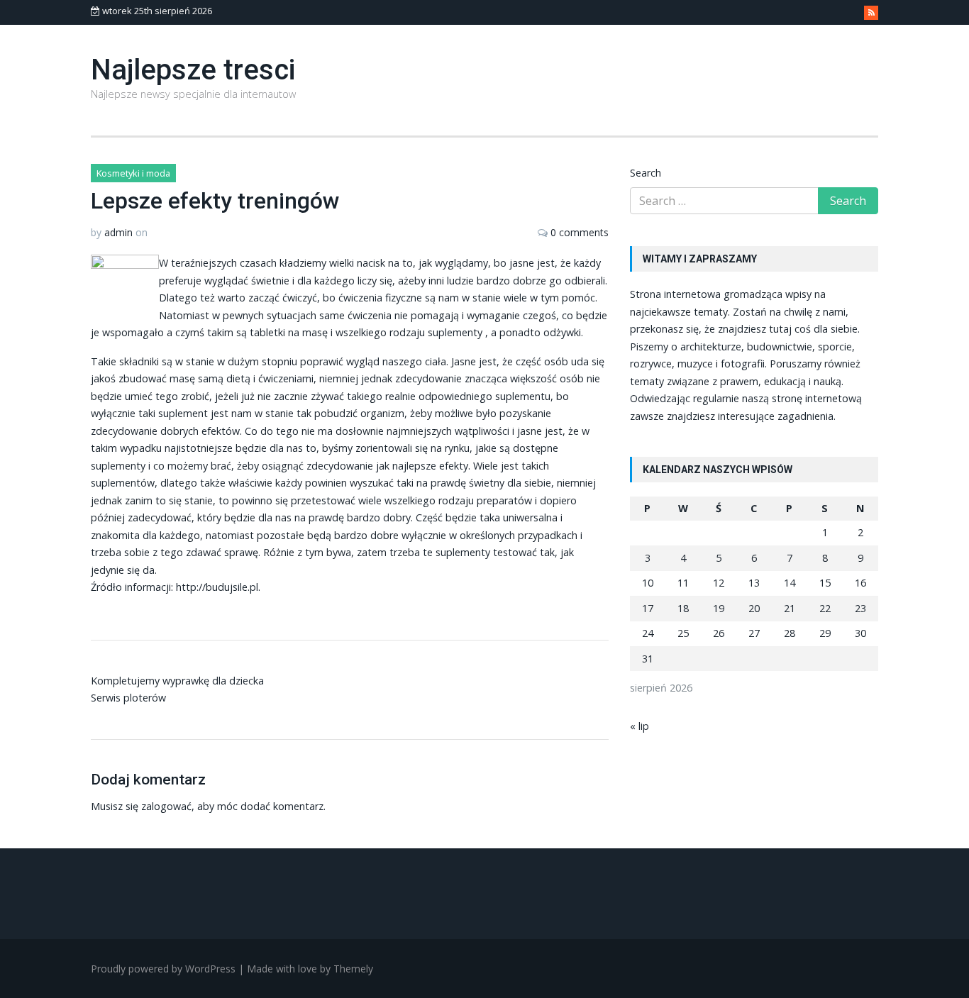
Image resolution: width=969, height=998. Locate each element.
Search (645, 172)
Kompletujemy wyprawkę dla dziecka (177, 680)
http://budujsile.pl (217, 587)
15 (825, 582)
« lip (639, 726)
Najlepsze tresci (193, 70)
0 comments (579, 232)
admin (118, 232)
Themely (353, 968)
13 (754, 582)
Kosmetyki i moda (133, 173)
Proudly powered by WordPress (163, 968)
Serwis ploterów (128, 697)
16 (860, 582)
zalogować (166, 806)
